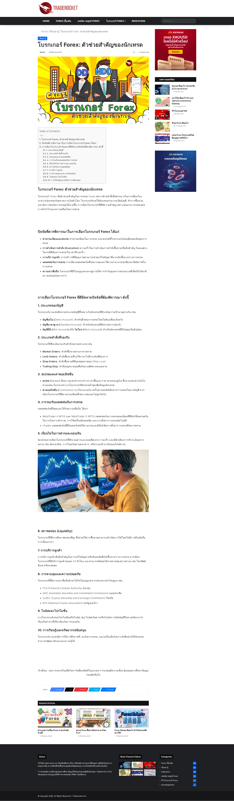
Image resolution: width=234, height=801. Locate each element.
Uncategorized (167, 785)
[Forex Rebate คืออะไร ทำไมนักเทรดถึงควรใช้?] (132, 718)
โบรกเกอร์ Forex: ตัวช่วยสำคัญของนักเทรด (63, 139)
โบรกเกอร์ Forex (115, 21)
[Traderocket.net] (58, 8)
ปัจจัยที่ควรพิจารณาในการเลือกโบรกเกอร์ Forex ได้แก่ (69, 143)
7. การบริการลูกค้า (54, 170)
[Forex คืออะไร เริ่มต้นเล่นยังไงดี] (150, 772)
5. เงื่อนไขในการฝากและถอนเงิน (61, 163)
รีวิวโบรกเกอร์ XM (179, 111)
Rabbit (42, 52)
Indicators (138, 21)
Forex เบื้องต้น (63, 21)
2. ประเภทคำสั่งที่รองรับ (57, 153)
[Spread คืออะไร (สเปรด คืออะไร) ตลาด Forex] (162, 90)
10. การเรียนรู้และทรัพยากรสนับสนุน (64, 180)
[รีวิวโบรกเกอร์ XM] (162, 115)
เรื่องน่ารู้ (54, 31)
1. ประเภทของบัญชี (54, 150)
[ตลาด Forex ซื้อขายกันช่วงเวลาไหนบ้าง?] (93, 718)
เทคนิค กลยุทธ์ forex (88, 21)
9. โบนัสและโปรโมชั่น (57, 177)
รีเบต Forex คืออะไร (180, 123)
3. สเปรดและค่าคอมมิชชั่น (59, 157)
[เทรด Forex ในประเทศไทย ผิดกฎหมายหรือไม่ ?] (162, 139)
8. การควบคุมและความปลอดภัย (61, 173)
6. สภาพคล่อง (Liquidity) (58, 167)
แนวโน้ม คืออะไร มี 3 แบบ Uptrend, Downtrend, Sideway (182, 101)
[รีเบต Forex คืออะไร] (162, 127)
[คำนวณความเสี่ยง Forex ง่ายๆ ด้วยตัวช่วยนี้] (55, 718)
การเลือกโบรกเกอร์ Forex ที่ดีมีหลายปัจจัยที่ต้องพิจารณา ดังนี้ (72, 146)
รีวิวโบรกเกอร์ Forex (169, 780)
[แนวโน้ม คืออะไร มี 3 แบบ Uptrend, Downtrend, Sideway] (162, 102)
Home (45, 21)
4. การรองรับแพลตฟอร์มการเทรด (62, 160)
